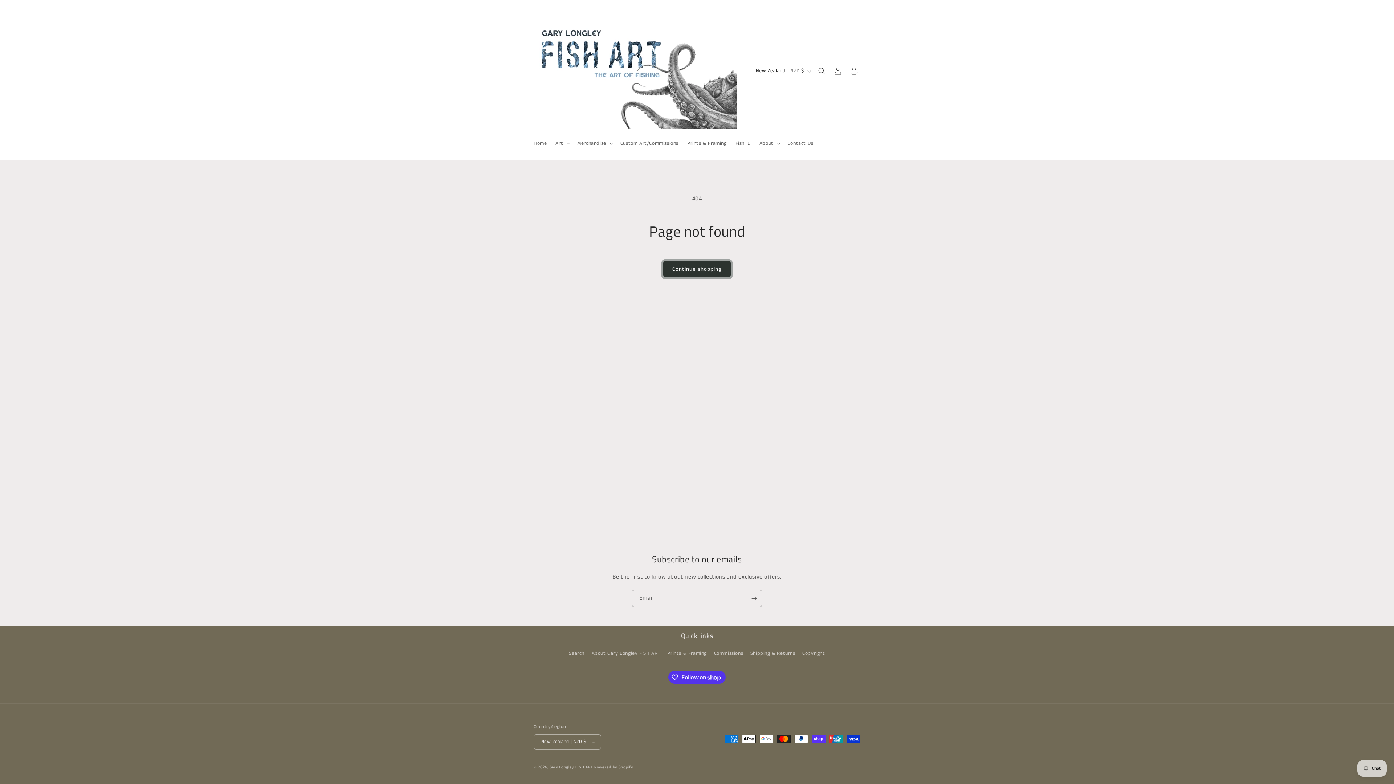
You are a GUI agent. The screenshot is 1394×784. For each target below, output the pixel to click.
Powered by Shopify (613, 767)
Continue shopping (697, 269)
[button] (562, 143)
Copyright (813, 653)
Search (576, 653)
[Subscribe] (754, 598)
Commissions (728, 653)
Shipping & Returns (772, 653)
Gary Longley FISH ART (571, 767)
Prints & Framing (687, 653)
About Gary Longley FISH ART (626, 653)
